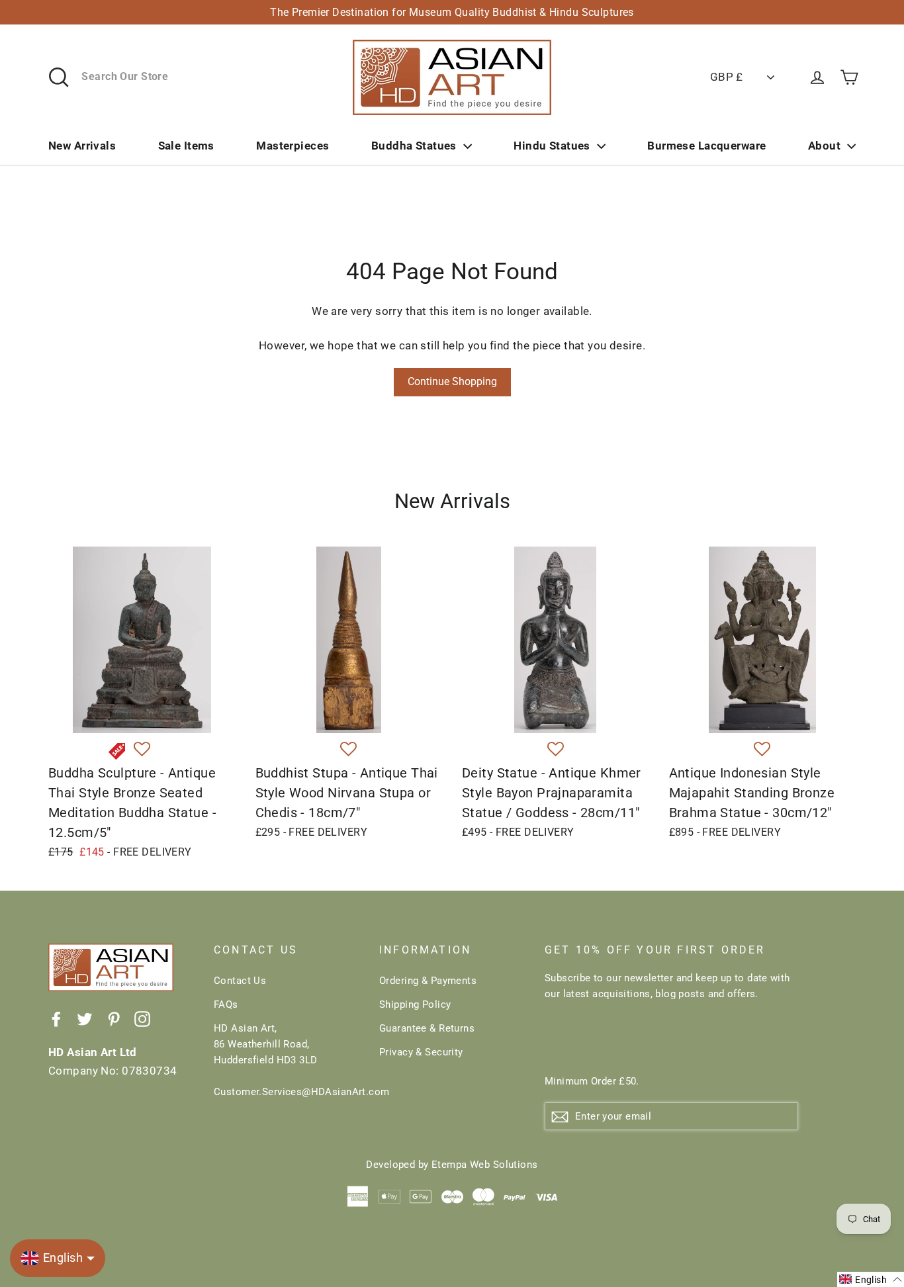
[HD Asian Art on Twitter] (85, 1018)
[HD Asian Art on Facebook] (56, 1018)
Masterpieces (292, 145)
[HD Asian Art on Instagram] (142, 1018)
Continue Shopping (452, 381)
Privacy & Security (421, 1052)
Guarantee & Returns (427, 1028)
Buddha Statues (414, 145)
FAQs (226, 1004)
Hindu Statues (552, 145)
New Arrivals (82, 145)
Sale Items (186, 145)
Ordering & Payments (427, 981)
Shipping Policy (415, 1004)
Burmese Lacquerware (706, 145)
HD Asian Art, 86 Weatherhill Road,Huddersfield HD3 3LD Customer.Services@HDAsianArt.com (286, 1060)
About (824, 145)
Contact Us (240, 981)
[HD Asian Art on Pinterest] (114, 1018)
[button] (142, 749)
